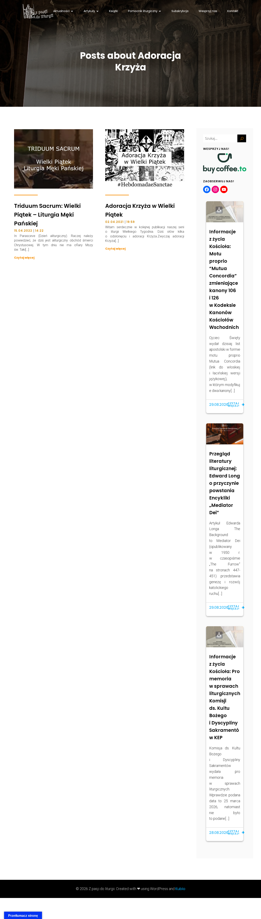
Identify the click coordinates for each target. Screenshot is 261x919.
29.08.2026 (218, 404)
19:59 (130, 222)
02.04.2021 (114, 222)
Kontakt (232, 11)
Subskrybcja (179, 11)
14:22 (39, 231)
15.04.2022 (23, 231)
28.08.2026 (218, 832)
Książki (113, 11)
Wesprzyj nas (208, 11)
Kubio (180, 888)
